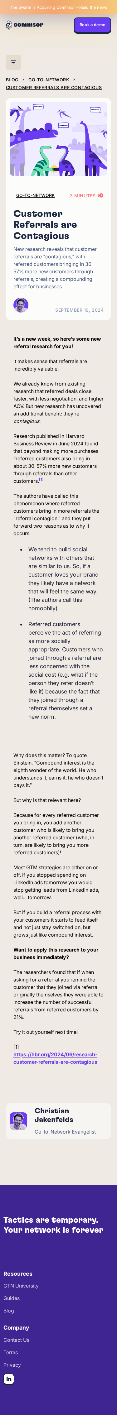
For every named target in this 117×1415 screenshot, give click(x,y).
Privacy (12, 1365)
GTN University (21, 1286)
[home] (24, 24)
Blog (8, 1310)
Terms (10, 1352)
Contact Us (16, 1340)
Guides (11, 1298)
